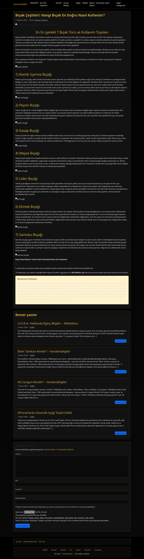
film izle (42, 541)
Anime (78, 550)
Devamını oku (120, 341)
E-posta (18, 489)
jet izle (18, 541)
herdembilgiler (20, 4)
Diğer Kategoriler (120, 4)
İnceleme (97, 550)
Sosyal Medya (66, 4)
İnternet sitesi (20, 498)
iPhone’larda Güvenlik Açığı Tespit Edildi (45, 413)
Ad (17, 481)
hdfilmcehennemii (30, 541)
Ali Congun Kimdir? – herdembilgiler (42, 382)
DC (71, 550)
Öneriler (87, 550)
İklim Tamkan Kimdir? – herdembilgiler (44, 351)
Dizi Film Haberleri (43, 4)
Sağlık (78, 3)
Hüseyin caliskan (41, 20)
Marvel (54, 550)
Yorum (18, 454)
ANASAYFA (34, 3)
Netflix (45, 550)
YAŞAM (85, 3)
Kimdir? (59, 3)
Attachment (19, 512)
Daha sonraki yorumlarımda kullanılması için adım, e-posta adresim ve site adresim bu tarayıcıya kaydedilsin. (56, 507)
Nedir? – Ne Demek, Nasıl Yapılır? (99, 4)
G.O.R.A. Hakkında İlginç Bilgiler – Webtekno (48, 323)
